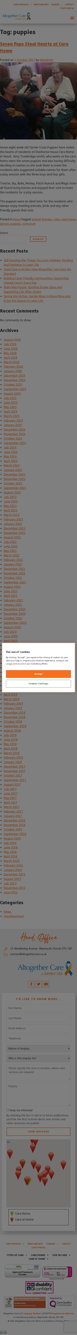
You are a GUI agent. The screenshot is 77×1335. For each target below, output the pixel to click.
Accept (38, 673)
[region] (38, 667)
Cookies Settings (38, 683)
